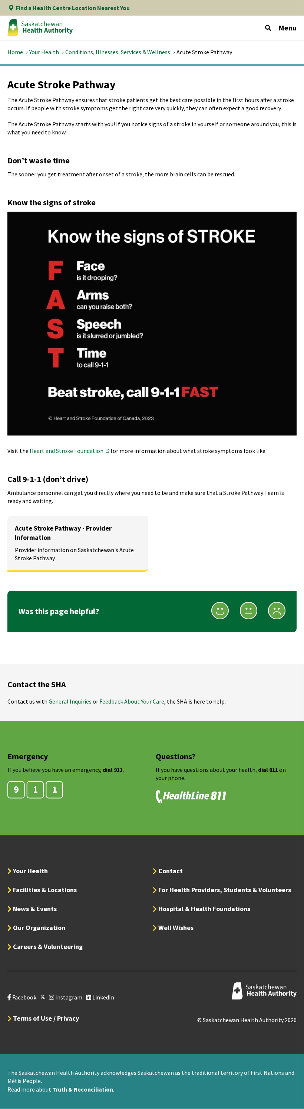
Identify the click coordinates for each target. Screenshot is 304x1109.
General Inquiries (70, 701)
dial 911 (113, 769)
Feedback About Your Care (131, 701)
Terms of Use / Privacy (46, 1018)
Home (15, 52)
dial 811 (268, 769)
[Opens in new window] (42, 997)
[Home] (40, 27)
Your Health (44, 52)
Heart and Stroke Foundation (70, 450)
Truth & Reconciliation (82, 1089)
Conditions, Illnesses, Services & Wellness (117, 52)
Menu (287, 27)
